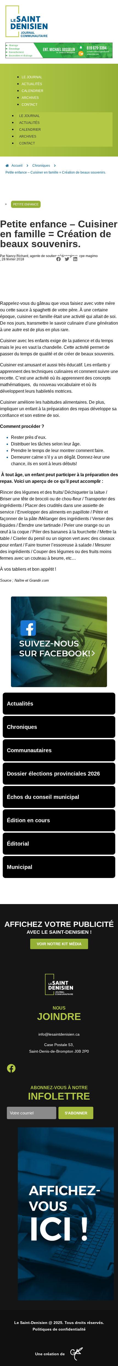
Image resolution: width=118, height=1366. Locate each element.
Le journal (29, 116)
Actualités (29, 123)
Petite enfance (25, 204)
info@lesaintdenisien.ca (59, 1034)
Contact (27, 143)
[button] (58, 259)
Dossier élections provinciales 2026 (53, 774)
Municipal (19, 867)
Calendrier (30, 130)
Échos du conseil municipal (43, 797)
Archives (27, 136)
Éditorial (18, 844)
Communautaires (29, 750)
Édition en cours (28, 820)
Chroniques (22, 727)
